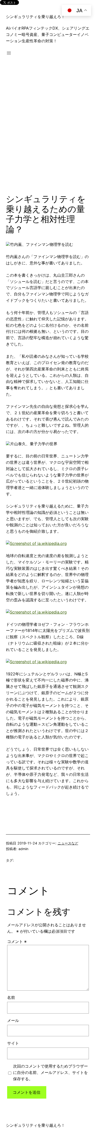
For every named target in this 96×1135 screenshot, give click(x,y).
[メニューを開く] (9, 53)
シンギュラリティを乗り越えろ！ (35, 16)
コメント (17, 941)
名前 (11, 997)
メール (13, 1020)
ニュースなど (68, 843)
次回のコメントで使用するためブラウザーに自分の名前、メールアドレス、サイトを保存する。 (50, 1072)
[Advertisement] (48, 127)
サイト (13, 1043)
